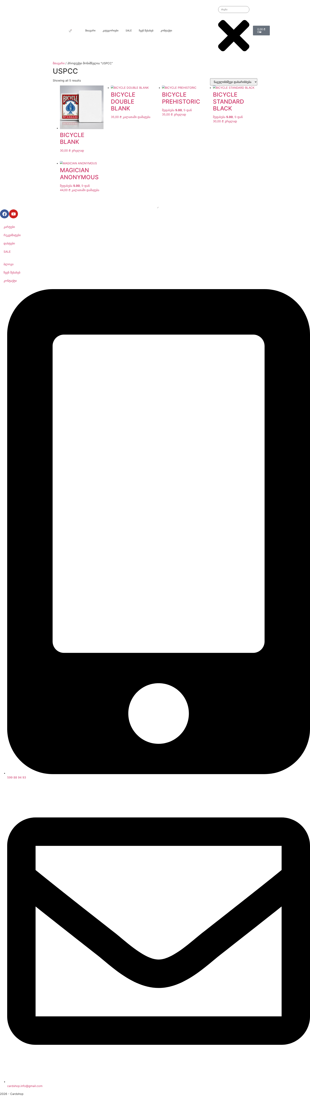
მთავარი (90, 30)
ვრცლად (78, 150)
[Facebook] (4, 213)
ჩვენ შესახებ (146, 30)
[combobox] (233, 9)
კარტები (9, 227)
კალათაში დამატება (136, 117)
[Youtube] (13, 213)
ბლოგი (8, 264)
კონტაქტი (166, 30)
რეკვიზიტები (12, 235)
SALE (129, 30)
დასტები (9, 243)
